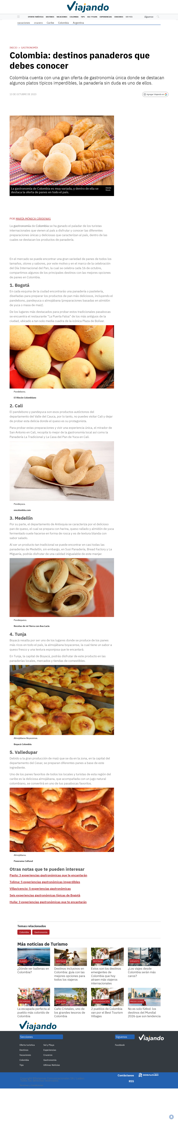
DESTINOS (60, 961)
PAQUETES (61, 1001)
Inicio (13, 47)
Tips (83, 17)
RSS (131, 1081)
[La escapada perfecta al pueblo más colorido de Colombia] (33, 997)
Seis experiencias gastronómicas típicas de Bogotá (45, 895)
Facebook (120, 1045)
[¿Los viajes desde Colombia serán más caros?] (144, 957)
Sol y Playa (92, 17)
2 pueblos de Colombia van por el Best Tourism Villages (107, 1012)
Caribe (50, 22)
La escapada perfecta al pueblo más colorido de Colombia (33, 1012)
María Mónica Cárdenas (33, 219)
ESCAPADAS (24, 1001)
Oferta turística (35, 17)
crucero (38, 22)
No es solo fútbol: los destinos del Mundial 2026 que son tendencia (144, 1012)
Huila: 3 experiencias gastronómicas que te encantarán (48, 902)
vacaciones (23, 22)
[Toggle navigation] (17, 17)
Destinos (50, 17)
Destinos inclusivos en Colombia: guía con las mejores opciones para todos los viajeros (69, 973)
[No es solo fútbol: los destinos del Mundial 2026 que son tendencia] (144, 997)
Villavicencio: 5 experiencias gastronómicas (40, 888)
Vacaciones (62, 17)
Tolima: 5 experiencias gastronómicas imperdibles (45, 882)
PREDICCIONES (137, 1001)
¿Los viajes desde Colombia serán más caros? (142, 972)
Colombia (74, 17)
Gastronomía (29, 47)
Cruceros (118, 17)
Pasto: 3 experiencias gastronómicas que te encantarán (48, 875)
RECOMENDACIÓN (101, 1001)
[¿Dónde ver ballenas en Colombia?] (33, 957)
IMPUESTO (134, 961)
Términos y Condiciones (31, 1085)
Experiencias (106, 17)
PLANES (22, 961)
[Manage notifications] (171, 1117)
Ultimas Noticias (51, 1065)
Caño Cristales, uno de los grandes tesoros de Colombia (69, 1012)
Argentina (78, 22)
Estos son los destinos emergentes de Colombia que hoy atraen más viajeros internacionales (106, 975)
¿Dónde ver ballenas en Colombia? (33, 970)
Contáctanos (126, 1075)
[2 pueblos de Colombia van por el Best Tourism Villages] (107, 997)
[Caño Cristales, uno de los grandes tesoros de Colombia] (70, 997)
